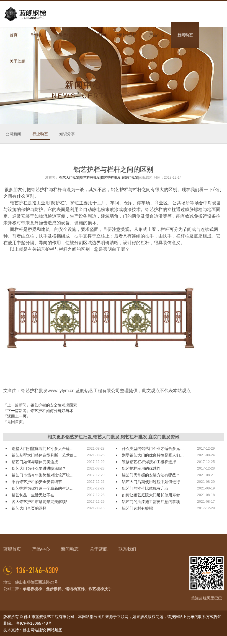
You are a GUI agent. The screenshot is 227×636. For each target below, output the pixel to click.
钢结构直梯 (75, 589)
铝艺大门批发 (69, 177)
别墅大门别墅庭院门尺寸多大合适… (43, 448)
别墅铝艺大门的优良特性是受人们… (153, 455)
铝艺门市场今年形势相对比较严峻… (43, 475)
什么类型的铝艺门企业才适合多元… (153, 448)
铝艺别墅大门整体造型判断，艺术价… (45, 455)
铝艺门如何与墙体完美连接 (35, 462)
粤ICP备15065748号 (34, 623)
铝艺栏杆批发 (90, 177)
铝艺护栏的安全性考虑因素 (53, 405)
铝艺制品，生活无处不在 (33, 495)
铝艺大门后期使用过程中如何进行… (153, 481)
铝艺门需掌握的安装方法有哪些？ (151, 475)
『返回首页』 (15, 421)
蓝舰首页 (12, 549)
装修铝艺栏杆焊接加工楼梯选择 (149, 462)
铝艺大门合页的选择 (29, 508)
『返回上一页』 (16, 416)
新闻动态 (70, 549)
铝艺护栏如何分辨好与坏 (51, 410)
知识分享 (67, 134)
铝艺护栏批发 (111, 177)
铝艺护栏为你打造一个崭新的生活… (43, 488)
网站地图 (55, 630)
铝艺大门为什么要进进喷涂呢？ (39, 468)
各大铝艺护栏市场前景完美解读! (39, 501)
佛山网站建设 (34, 630)
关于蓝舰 (98, 549)
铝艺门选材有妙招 (137, 508)
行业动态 (40, 134)
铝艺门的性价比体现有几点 (145, 488)
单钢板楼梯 (32, 589)
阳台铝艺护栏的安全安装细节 (37, 481)
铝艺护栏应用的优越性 (141, 468)
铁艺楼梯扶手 (100, 589)
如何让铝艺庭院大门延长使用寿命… (153, 495)
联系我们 (127, 549)
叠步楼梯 (53, 589)
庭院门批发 (130, 177)
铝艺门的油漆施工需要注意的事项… (153, 501)
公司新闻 (13, 134)
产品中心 (41, 549)
